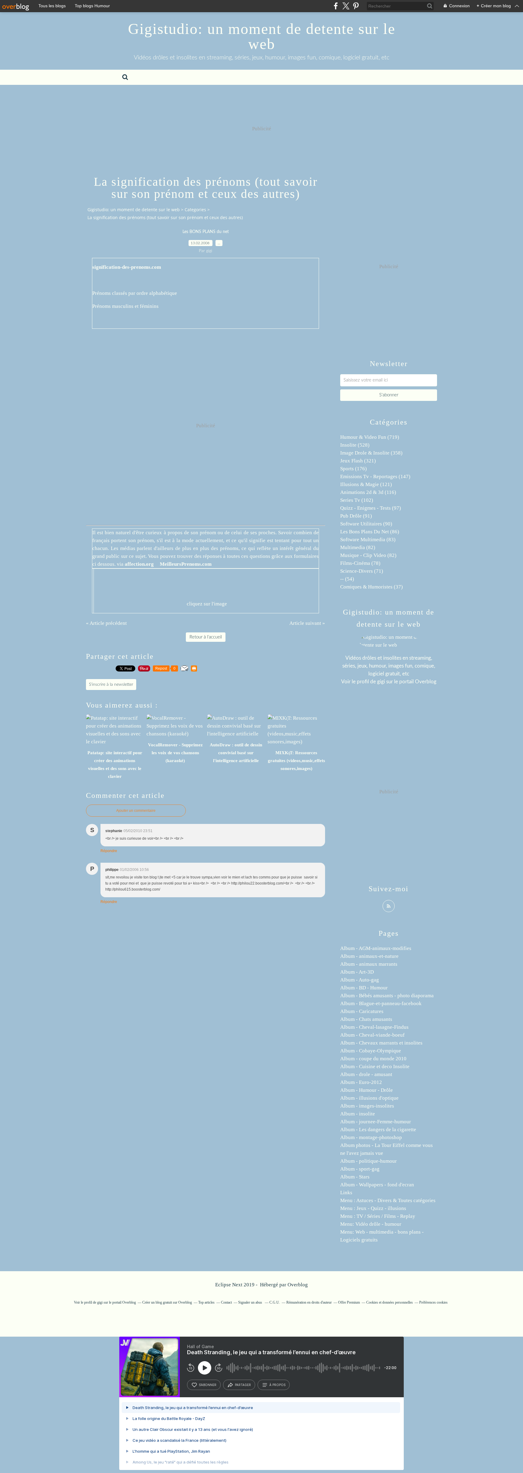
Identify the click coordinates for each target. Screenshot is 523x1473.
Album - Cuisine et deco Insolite (375, 1066)
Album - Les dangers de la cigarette (378, 1129)
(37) (371, 587)
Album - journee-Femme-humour (375, 1122)
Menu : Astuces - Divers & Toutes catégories (388, 1200)
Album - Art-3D (357, 972)
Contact (226, 1302)
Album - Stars (355, 1177)
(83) (368, 539)
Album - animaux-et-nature (369, 956)
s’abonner (207, 1385)
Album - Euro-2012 (361, 1082)
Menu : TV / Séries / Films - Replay (377, 1216)
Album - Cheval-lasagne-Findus (374, 1027)
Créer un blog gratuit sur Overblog (167, 1302)
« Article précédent (106, 623)
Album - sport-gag (360, 1169)
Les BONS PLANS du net (206, 232)
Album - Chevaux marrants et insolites (381, 1043)
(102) (356, 500)
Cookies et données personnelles (389, 1302)
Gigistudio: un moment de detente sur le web (261, 36)
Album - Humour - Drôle (366, 1090)
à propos (277, 1385)
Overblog (298, 1285)
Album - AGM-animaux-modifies (375, 948)
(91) (356, 516)
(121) (366, 484)
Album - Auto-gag (359, 980)
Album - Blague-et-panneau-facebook (381, 1003)
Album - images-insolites (367, 1106)
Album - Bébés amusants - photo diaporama (387, 995)
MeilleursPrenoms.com (186, 564)
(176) (353, 469)
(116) (368, 492)
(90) (366, 524)
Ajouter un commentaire (136, 810)
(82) (357, 547)
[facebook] (336, 5)
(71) (361, 571)
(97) (370, 508)
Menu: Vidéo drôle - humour (370, 1224)
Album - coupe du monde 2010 (373, 1058)
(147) (375, 476)
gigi (381, 681)
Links (346, 1192)
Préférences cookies (433, 1302)
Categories (195, 209)
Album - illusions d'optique (369, 1098)
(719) (369, 437)
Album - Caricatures (361, 1011)
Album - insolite (357, 1114)
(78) (360, 563)
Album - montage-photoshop (371, 1137)
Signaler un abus (250, 1302)
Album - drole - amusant (366, 1074)
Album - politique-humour (368, 1161)
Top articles (206, 1302)
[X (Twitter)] (346, 5)
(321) (358, 461)
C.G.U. (274, 1302)
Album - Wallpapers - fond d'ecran (377, 1185)
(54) (347, 579)
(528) (355, 445)
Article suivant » (307, 623)
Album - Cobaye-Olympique (370, 1051)
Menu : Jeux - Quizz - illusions (373, 1208)
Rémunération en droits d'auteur (309, 1302)
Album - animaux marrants (368, 964)
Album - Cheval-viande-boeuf (372, 1035)
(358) (371, 453)
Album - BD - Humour (364, 988)
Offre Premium (349, 1302)
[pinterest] (356, 5)
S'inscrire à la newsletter (111, 684)
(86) (369, 532)
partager (243, 1385)
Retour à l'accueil (205, 637)
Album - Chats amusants (366, 1019)
